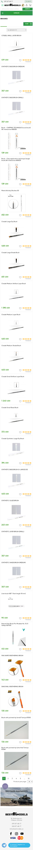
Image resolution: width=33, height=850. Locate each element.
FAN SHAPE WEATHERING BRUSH (12, 655)
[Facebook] (11, 833)
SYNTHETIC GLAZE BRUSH (10, 500)
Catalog (16, 13)
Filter (26, 23)
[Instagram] (16, 833)
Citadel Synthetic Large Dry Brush (12, 438)
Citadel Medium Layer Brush (10, 314)
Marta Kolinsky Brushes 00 (10, 190)
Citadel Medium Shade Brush (11, 345)
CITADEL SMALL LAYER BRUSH (11, 35)
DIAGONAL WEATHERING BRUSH (12, 686)
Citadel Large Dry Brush (9, 221)
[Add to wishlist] (20, 60)
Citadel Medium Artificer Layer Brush (13, 283)
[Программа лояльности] (16, 805)
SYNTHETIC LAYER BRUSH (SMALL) (12, 531)
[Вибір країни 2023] (23, 6)
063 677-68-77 (16, 826)
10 (28, 778)
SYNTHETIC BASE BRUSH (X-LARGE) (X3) (14, 469)
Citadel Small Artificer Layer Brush (12, 376)
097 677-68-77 (16, 824)
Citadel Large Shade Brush (10, 252)
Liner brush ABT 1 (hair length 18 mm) (13, 593)
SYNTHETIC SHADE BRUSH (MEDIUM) (13, 562)
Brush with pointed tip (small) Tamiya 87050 (16, 717)
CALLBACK (28, 1)
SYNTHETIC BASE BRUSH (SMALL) (12, 97)
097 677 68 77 (8, 1)
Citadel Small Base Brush (9, 407)
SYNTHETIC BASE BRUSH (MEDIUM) (12, 66)
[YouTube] (22, 833)
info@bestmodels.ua (16, 829)
